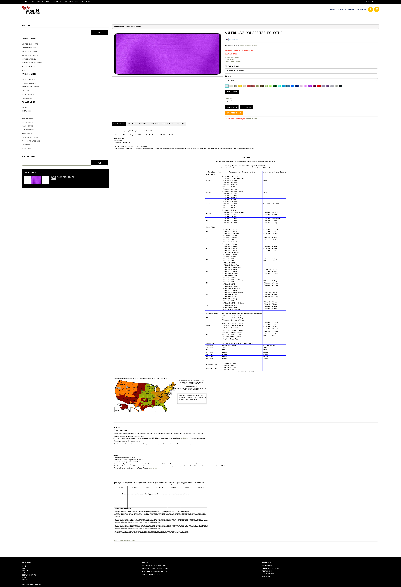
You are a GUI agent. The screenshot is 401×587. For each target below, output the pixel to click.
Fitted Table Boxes (28, 94)
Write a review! (119, 540)
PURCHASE (342, 10)
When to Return (168, 124)
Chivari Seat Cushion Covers (32, 63)
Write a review (251, 119)
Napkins (24, 107)
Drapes (24, 115)
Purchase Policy (268, 573)
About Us (40, 2)
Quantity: (229, 98)
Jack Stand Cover (28, 145)
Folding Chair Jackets (30, 55)
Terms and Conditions (270, 568)
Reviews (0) (180, 124)
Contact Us (371, 2)
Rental (129, 26)
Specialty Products (29, 575)
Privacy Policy (267, 566)
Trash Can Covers (28, 130)
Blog (32, 2)
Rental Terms (155, 124)
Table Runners (27, 98)
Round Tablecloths (29, 79)
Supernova (137, 26)
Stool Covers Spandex (30, 137)
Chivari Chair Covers (29, 59)
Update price (232, 92)
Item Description (119, 124)
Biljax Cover (26, 148)
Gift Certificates (71, 2)
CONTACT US (266, 576)
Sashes (24, 70)
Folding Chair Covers (29, 51)
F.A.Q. (48, 2)
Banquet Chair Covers (30, 44)
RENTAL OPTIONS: (232, 66)
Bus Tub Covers (27, 122)
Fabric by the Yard (28, 118)
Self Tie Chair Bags (28, 66)
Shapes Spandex (27, 133)
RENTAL (333, 10)
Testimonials (57, 2)
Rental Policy (267, 571)
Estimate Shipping (234, 113)
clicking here (185, 438)
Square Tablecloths (29, 83)
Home (25, 2)
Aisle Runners (26, 111)
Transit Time (143, 124)
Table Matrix (85, 2)
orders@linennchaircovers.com (155, 571)
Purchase (25, 579)
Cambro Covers (27, 126)
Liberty (122, 26)
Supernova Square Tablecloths (62, 177)
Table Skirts (26, 90)
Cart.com (251, 371)
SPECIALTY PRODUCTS (357, 10)
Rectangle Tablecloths (30, 87)
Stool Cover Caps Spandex (31, 141)
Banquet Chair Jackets (30, 48)
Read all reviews (129, 540)
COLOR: (228, 76)
